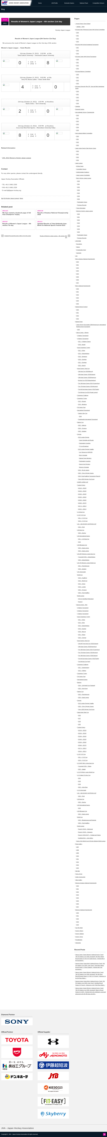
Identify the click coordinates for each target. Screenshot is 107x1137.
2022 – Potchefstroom (83, 694)
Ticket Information (80, 208)
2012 (77, 38)
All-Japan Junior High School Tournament (85, 56)
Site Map (77, 871)
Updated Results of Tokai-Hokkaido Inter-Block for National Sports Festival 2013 (52, 224)
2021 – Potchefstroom (83, 566)
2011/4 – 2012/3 (82, 488)
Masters (79, 682)
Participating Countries (84, 443)
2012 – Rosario (82, 401)
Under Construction (80, 877)
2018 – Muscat (82, 631)
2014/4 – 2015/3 (82, 497)
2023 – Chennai (82, 637)
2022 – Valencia (82, 425)
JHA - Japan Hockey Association (17, 1128)
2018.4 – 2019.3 (82, 509)
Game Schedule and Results (86, 440)
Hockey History (79, 930)
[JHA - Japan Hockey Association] (18, 4)
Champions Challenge (82, 395)
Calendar (77, 106)
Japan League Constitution (83, 175)
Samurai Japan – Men (81, 604)
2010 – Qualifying (82, 578)
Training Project (81, 485)
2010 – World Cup (82, 580)
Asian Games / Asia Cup (83, 368)
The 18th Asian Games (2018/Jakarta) (88, 655)
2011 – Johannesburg (83, 667)
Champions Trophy (82, 398)
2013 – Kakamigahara (83, 353)
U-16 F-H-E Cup (81, 515)
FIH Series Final (81, 407)
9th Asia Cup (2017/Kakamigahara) (87, 380)
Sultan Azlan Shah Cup (83, 712)
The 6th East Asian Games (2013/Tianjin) (88, 389)
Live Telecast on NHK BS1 (85, 452)
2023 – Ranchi (81, 365)
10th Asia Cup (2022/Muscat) (85, 371)
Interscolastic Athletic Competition (83, 133)
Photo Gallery (78, 844)
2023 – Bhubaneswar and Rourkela (87, 820)
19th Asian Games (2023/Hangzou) (87, 377)
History (78, 247)
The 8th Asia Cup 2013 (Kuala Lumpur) (88, 392)
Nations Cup (80, 422)
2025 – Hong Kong (83, 688)
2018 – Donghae (82, 359)
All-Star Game (79, 166)
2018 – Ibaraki (81, 344)
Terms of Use (78, 874)
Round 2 (80, 601)
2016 (78, 199)
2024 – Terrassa (82, 428)
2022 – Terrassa (82, 589)
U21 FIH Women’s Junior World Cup (86, 562)
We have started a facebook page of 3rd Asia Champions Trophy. (16, 213)
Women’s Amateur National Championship (85, 883)
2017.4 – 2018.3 (82, 506)
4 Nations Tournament (82, 338)
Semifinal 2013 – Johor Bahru (85, 838)
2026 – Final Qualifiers (83, 592)
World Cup (80, 574)
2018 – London (82, 586)
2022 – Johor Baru (83, 787)
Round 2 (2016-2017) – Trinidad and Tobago (89, 835)
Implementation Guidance (82, 172)
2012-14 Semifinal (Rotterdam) (86, 598)
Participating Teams (82, 202)
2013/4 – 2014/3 (82, 494)
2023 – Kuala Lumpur (83, 548)
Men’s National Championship (82, 285)
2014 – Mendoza (82, 404)
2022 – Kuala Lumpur (83, 814)
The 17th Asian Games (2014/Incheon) (88, 386)
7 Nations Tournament (82, 613)
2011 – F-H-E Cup (82, 518)
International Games (82, 679)
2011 (77, 35)
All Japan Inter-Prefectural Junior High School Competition (90, 29)
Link (76, 256)
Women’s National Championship (83, 909)
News (21, 198)
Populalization (78, 939)
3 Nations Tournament (82, 335)
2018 (79, 781)
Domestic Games (69, 3)
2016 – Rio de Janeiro (83, 470)
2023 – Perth (81, 527)
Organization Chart (81, 249)
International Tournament (83, 410)
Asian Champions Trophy (83, 347)
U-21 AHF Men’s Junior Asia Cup (85, 763)
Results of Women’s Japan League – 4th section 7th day (16, 224)
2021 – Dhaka (81, 634)
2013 (77, 41)
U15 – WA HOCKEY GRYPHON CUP (86, 524)
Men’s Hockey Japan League (83, 178)
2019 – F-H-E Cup (82, 521)
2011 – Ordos (81, 350)
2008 (77, 850)
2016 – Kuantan (82, 628)
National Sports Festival (81, 306)
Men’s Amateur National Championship (85, 259)
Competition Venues (98, 3)
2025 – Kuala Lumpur (83, 697)
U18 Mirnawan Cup (82, 545)
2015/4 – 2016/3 (82, 500)
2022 (78, 329)
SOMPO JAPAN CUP (82, 482)
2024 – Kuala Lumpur (83, 551)
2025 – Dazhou (82, 533)
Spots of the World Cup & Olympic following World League (90, 841)
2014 (77, 103)
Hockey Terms (79, 936)
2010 (77, 32)
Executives (79, 244)
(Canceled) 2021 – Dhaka (84, 766)
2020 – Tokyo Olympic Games (86, 473)
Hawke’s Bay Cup (82, 413)
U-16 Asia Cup (81, 512)
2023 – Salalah (82, 769)
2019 (79, 721)
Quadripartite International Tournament (88, 419)
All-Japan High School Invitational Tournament (86, 44)
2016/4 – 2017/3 (82, 503)
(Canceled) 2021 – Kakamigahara (86, 557)
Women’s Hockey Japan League (84, 211)
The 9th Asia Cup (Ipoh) (84, 661)
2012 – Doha (81, 622)
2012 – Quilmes (82, 670)
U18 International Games (83, 536)
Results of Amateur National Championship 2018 (52, 213)
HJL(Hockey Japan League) (11, 198)
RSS (104, 1134)
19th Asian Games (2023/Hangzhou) (87, 646)
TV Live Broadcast (84, 446)
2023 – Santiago (82, 569)
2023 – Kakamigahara (83, 560)
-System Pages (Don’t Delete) (82, 23)
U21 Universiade (81, 571)
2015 (77, 130)
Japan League (79, 163)
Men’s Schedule (83, 455)
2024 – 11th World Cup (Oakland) (86, 685)
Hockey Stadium (79, 933)
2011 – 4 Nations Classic (84, 341)
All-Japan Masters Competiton (83, 71)
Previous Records (81, 205)
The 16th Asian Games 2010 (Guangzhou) (89, 383)
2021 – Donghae (82, 362)
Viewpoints (78, 942)
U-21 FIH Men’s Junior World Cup (85, 772)
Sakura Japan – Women (82, 332)
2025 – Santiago (82, 431)
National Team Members (85, 458)
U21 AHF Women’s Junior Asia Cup (86, 554)
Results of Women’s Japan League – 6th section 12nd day (53, 236)
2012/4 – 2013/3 (82, 491)
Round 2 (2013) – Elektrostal (85, 829)
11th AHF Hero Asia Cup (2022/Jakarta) (88, 643)
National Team (84, 3)
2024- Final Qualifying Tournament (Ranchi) (89, 476)
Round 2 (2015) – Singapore (85, 832)
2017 (77, 282)
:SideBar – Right (80, 26)
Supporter (78, 253)
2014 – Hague (81, 583)
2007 (77, 847)
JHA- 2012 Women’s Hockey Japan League (16, 158)
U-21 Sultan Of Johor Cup (83, 775)
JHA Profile (54, 3)
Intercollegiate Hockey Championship (84, 112)
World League (80, 595)
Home (40, 3)
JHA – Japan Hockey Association (18, 1134)
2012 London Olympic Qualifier (86, 449)
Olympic (79, 434)
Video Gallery (78, 880)
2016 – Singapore (82, 356)
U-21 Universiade (81, 790)
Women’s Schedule (84, 467)
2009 (77, 853)
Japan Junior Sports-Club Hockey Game (85, 148)
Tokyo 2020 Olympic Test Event (86, 479)
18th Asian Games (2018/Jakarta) (86, 374)
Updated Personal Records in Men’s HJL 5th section (17, 235)
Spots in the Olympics (84, 464)
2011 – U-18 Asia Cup (83, 539)
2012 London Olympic (83, 437)
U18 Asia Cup (80, 530)
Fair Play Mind (79, 927)
